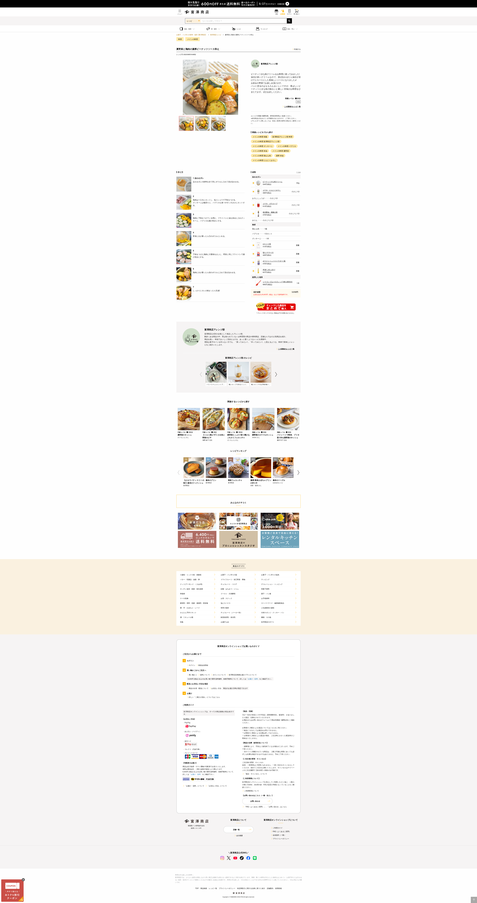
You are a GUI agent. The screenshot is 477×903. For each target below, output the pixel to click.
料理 (180, 39)
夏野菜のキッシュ (185, 434)
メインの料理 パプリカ (287, 146)
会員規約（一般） (279, 835)
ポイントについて (219, 675)
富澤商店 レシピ (215, 35)
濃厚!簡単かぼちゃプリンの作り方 (260, 481)
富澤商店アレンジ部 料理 (282, 136)
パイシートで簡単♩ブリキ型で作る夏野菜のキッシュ (288, 436)
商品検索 (203, 888)
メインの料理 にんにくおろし (264, 160)
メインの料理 (192, 39)
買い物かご (193, 675)
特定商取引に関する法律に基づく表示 (251, 888)
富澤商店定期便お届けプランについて (243, 675)
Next (276, 374)
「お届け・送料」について (194, 786)
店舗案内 (270, 888)
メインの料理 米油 (260, 151)
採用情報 (278, 888)
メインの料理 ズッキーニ (263, 146)
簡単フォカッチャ (235, 480)
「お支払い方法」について (217, 786)
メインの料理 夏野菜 (280, 151)
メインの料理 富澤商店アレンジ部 (266, 141)
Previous (201, 374)
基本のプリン (211, 480)
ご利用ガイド (278, 828)
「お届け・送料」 (252, 679)
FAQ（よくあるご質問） (282, 831)
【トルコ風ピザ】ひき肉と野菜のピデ (213, 436)
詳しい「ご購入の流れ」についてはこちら (204, 697)
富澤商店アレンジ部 (269, 63)
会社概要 (239, 835)
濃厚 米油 (280, 155)
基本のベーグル (279, 480)
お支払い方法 (216, 688)
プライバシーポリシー (281, 838)
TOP (197, 888)
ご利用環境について (251, 791)
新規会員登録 (203, 665)
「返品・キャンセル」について (255, 774)
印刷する (297, 49)
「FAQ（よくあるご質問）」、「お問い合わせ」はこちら (265, 806)
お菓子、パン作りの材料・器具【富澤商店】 (191, 35)
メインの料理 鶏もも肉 (262, 155)
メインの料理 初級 (260, 136)
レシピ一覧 (213, 888)
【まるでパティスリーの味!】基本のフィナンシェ (193, 481)
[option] (210, 87)
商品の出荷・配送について (198, 688)
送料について (205, 675)
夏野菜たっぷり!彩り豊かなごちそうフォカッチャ (238, 436)
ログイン (192, 665)
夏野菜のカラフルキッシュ (262, 434)
